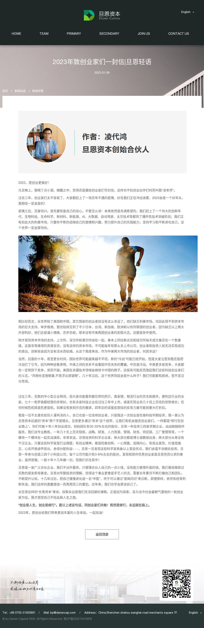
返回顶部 (102, 534)
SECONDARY (109, 33)
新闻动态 (20, 90)
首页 (5, 90)
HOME (16, 33)
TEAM (43, 33)
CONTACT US (178, 33)
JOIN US (144, 33)
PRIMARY (74, 33)
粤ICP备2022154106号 (77, 618)
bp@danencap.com (63, 612)
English (185, 12)
